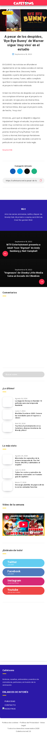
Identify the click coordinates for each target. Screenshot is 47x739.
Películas (8, 13)
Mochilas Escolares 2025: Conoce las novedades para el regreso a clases (28, 416)
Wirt (23, 209)
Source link (7, 150)
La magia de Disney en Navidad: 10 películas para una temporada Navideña (28, 403)
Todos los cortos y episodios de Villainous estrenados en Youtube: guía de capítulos (28, 474)
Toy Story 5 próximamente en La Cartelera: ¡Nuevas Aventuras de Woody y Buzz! (28, 428)
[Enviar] (41, 374)
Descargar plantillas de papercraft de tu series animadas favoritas (29, 486)
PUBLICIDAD (9, 701)
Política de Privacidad (29, 722)
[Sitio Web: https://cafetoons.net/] (21, 225)
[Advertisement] (23, 338)
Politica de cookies (10, 722)
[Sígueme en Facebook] (26, 225)
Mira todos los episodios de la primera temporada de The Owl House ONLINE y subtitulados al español (27, 461)
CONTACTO (10, 705)
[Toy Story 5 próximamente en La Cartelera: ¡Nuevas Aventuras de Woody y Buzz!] (8, 427)
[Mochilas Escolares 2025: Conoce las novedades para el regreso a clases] (8, 415)
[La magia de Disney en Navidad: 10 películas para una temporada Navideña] (8, 402)
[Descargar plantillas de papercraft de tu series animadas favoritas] (8, 486)
